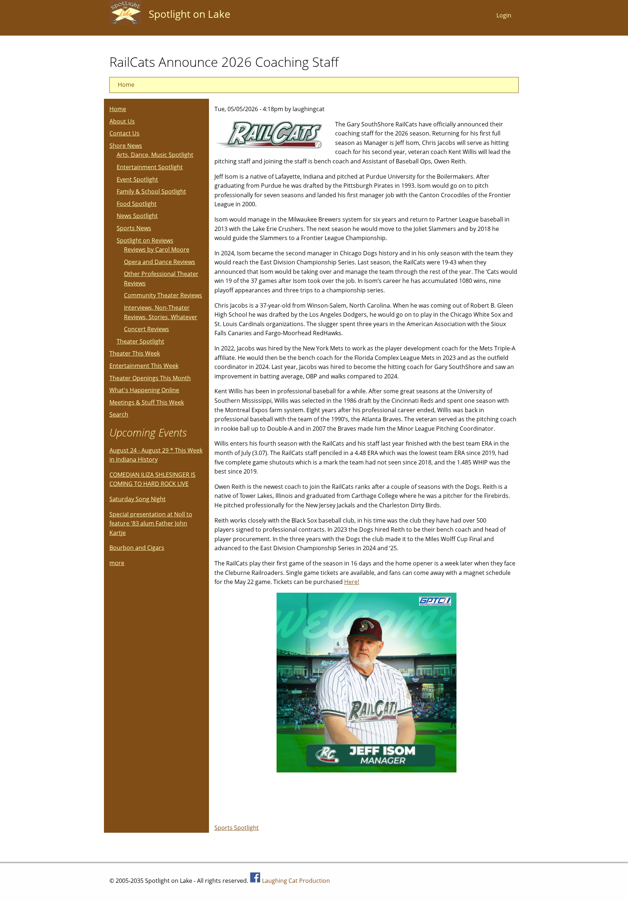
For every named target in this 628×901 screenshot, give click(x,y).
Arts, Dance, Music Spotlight (155, 155)
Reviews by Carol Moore (156, 249)
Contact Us (124, 133)
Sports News (134, 228)
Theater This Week (134, 353)
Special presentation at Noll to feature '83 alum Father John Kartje (150, 523)
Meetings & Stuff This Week (146, 402)
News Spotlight (137, 216)
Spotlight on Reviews (145, 240)
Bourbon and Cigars (136, 548)
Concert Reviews (146, 329)
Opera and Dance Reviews (159, 262)
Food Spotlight (137, 204)
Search (118, 414)
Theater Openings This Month (150, 378)
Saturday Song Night (137, 499)
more (116, 563)
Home (126, 85)
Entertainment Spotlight (150, 167)
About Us (122, 121)
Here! (351, 582)
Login (503, 15)
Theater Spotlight (140, 341)
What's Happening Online (144, 390)
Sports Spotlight (236, 828)
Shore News (125, 146)
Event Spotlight (137, 179)
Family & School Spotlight (151, 191)
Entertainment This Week (143, 366)
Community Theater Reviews (163, 295)
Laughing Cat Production (296, 881)
